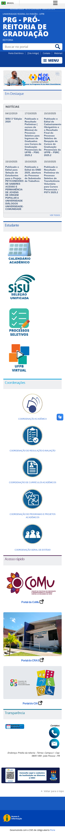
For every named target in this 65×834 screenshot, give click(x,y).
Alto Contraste (33, 9)
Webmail (58, 53)
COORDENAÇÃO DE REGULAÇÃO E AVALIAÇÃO (32, 451)
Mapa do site (48, 9)
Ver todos (55, 215)
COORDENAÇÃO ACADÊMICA (32, 419)
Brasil (10, 3)
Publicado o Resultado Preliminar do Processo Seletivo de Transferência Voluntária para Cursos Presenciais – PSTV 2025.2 (52, 179)
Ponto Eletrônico (16, 53)
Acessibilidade (17, 9)
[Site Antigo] (33, 53)
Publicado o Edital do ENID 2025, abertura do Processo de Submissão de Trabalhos (33, 174)
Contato (46, 53)
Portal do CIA (30, 703)
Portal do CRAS (30, 660)
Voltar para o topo (54, 791)
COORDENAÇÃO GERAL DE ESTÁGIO (32, 550)
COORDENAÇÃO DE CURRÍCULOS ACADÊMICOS (32, 482)
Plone (52, 830)
